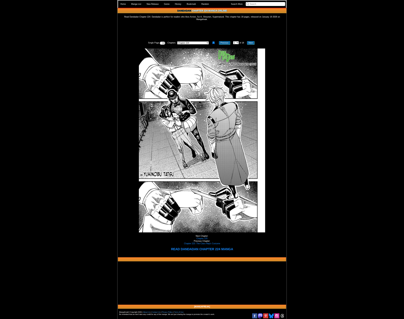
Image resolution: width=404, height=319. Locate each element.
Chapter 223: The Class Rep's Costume (202, 243)
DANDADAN (184, 10)
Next (251, 43)
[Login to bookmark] (213, 42)
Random (205, 4)
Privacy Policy (167, 312)
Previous (224, 43)
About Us (146, 312)
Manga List (136, 4)
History (178, 4)
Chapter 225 (202, 238)
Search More (237, 4)
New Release (153, 4)
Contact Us (156, 312)
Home (123, 4)
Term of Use (179, 312)
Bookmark (191, 4)
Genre (166, 4)
